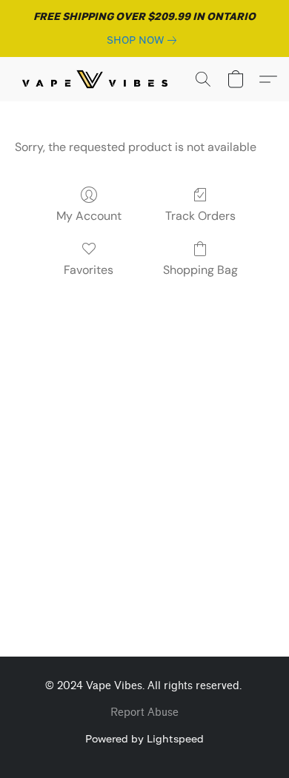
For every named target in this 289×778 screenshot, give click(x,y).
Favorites (88, 270)
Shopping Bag (200, 270)
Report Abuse (144, 712)
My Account (89, 216)
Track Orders (200, 216)
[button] (99, 79)
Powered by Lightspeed (144, 738)
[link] (144, 40)
